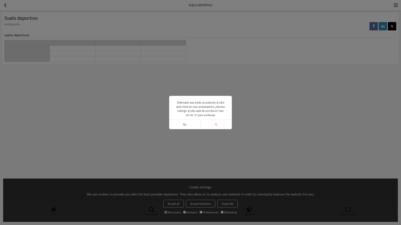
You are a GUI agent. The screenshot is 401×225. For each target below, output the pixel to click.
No (185, 124)
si (216, 124)
